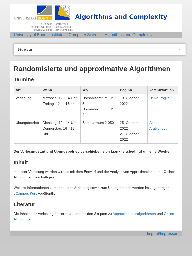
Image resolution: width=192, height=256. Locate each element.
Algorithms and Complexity (128, 35)
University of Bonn (30, 35)
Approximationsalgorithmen (134, 214)
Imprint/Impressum (163, 234)
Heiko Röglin (160, 98)
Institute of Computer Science (76, 35)
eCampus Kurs (25, 194)
